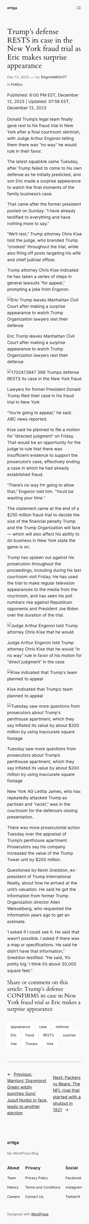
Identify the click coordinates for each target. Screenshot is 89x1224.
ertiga (12, 8)
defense (62, 1027)
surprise (69, 1035)
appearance (20, 1027)
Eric (14, 1035)
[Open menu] (79, 8)
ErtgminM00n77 (54, 77)
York (50, 1044)
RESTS (48, 1035)
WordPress (39, 1214)
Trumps (31, 1044)
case (43, 1027)
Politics (16, 84)
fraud (29, 1035)
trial (14, 1044)
